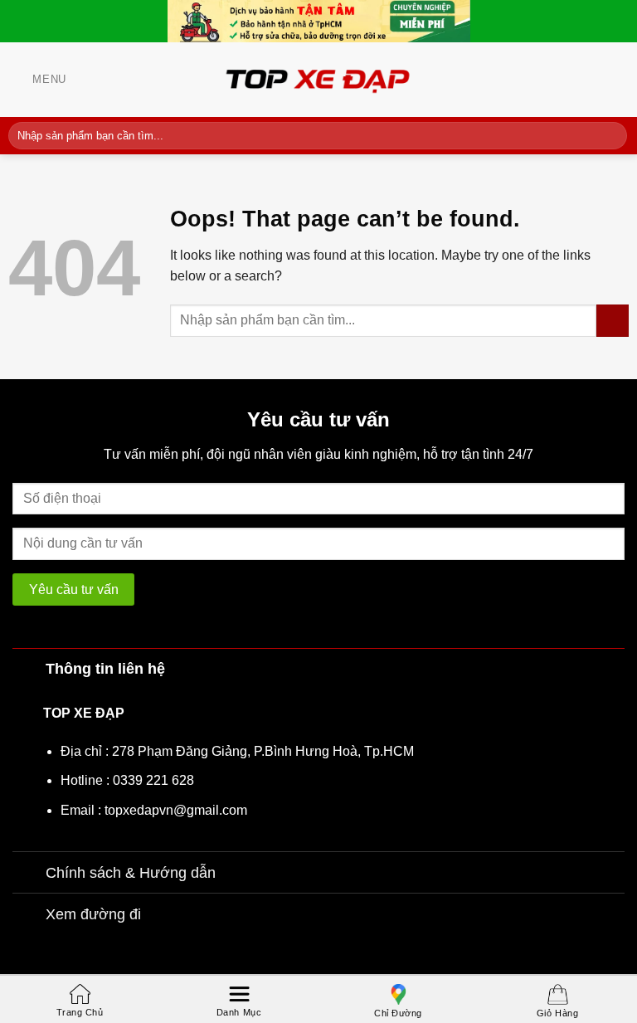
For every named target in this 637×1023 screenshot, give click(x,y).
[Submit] (611, 135)
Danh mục (238, 1012)
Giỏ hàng (557, 1013)
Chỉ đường (398, 1013)
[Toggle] (28, 668)
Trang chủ (80, 1012)
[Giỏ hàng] (620, 79)
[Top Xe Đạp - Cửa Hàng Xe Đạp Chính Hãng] (318, 80)
